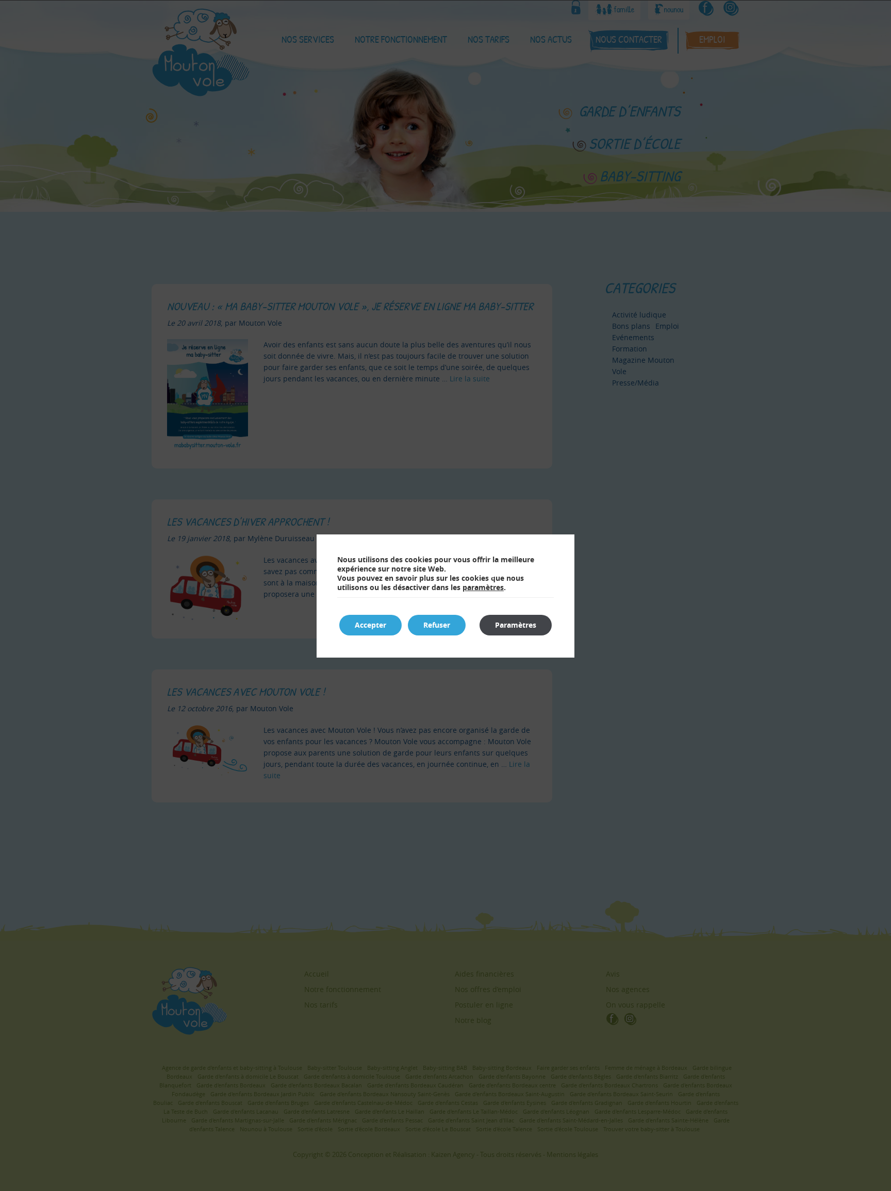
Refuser (436, 625)
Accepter (370, 625)
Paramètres (515, 625)
